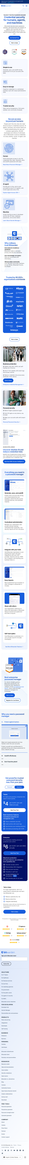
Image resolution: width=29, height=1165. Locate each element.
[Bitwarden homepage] (6, 6)
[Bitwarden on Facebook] (20, 1150)
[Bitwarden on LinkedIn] (17, 1150)
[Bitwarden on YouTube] (14, 1150)
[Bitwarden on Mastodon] (2, 1153)
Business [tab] (19, 787)
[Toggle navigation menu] (26, 6)
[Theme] (25, 1157)
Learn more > (10, 2)
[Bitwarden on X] (2, 1150)
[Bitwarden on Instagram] (23, 1150)
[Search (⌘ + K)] (23, 6)
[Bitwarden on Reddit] (5, 1150)
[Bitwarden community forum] (8, 1150)
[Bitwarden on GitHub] (11, 1150)
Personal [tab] (9, 787)
